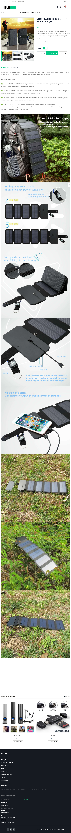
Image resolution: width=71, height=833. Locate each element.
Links (65, 1)
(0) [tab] (14, 67)
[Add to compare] (65, 53)
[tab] (4, 67)
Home (2, 13)
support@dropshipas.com (8, 817)
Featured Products (11, 13)
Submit (26, 799)
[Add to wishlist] (61, 53)
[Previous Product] (67, 18)
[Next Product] (69, 18)
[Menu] (57, 7)
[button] (64, 696)
